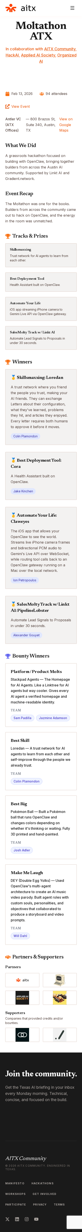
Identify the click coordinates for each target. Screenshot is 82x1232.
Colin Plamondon (25, 436)
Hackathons (42, 1183)
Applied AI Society (38, 55)
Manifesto (14, 1183)
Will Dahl (20, 936)
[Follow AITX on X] (7, 1219)
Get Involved (44, 1194)
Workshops (15, 1194)
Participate (15, 1204)
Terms (59, 1204)
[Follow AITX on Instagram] (26, 1219)
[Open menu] (72, 8)
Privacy (40, 1204)
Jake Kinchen (23, 491)
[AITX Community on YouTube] (36, 1219)
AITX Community (59, 49)
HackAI (12, 55)
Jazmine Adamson (53, 718)
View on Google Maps (66, 124)
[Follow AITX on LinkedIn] (17, 1219)
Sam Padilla (22, 718)
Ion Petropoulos (24, 580)
